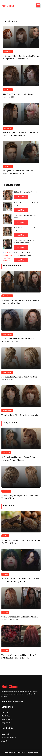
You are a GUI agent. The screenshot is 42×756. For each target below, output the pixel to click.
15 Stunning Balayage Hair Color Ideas (25, 216)
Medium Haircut (7, 296)
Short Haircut (11, 21)
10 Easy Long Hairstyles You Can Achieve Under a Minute (19, 496)
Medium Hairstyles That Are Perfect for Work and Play (19, 378)
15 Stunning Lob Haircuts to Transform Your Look (24, 241)
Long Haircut (6, 453)
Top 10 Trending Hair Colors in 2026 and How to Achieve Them (19, 618)
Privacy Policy (6, 734)
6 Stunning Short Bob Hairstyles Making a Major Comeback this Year (21, 57)
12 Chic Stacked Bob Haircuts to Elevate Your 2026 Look (25, 254)
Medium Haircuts (12, 265)
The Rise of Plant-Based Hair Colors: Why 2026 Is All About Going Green (20, 656)
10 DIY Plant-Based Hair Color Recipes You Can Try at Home (20, 541)
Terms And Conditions (8, 737)
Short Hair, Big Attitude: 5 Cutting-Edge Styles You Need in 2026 (20, 133)
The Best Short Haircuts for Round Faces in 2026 (18, 95)
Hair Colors (8, 505)
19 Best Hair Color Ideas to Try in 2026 (26, 229)
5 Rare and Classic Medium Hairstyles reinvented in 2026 (18, 340)
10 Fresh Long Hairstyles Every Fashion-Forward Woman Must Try (19, 458)
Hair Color (5, 536)
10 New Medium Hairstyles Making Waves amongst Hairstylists (20, 301)
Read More (21, 197)
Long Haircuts (10, 422)
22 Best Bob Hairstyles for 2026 (25, 192)
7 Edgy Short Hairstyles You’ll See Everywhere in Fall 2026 (18, 172)
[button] (38, 5)
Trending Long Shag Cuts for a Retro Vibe (20, 415)
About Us (4, 741)
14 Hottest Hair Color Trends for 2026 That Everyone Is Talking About (20, 580)
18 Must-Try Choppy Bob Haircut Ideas (26, 204)
